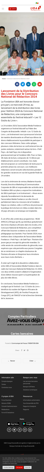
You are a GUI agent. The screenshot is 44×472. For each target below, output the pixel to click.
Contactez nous (7, 387)
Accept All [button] (19, 467)
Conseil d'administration (9, 406)
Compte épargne (7, 381)
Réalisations (5, 409)
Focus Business (6, 400)
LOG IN (14, 9)
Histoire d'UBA (6, 403)
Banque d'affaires (29, 386)
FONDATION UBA (33, 343)
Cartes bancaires (22, 333)
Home (4, 78)
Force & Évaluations (8, 412)
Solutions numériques (30, 390)
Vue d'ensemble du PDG (31, 403)
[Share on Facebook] (21, 350)
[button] (17, 84)
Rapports (26, 409)
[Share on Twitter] (24, 350)
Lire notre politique (23, 463)
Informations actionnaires (31, 400)
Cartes (4, 384)
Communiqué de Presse (19, 343)
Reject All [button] (27, 467)
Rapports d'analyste (29, 406)
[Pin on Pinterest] (28, 350)
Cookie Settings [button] (8, 467)
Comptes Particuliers (22, 316)
